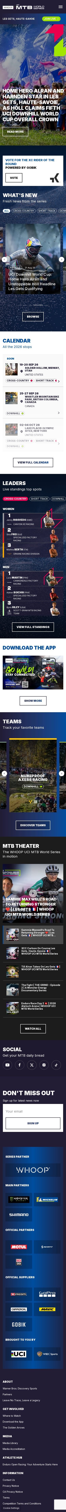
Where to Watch (12, 1415)
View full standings (33, 627)
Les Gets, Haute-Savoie (19, 19)
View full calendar (33, 462)
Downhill (58, 498)
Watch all (33, 1028)
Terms (6, 1497)
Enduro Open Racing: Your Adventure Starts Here (30, 1464)
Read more (15, 131)
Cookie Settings (11, 1508)
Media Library (10, 1443)
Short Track (46, 210)
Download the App (13, 1421)
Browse (33, 316)
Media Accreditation (14, 1448)
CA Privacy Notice (13, 1491)
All (6, 210)
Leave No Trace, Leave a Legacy (21, 1400)
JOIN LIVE (50, 18)
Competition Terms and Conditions (22, 1503)
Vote (14, 178)
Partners (7, 1394)
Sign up (33, 1123)
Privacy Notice (11, 1485)
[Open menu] (60, 6)
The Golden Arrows (14, 1427)
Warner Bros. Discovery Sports (20, 1388)
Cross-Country (23, 210)
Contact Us (9, 1479)
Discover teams (33, 825)
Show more (33, 700)
